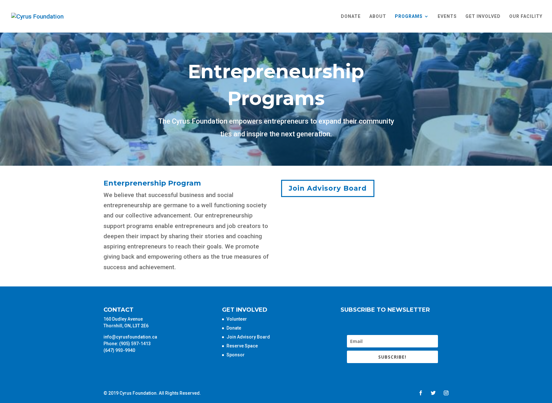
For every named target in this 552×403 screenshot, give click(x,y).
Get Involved (483, 16)
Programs (409, 16)
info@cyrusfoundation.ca (130, 336)
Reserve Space (242, 345)
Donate (351, 16)
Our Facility (525, 16)
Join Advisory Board (328, 188)
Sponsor (235, 354)
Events (447, 16)
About (377, 16)
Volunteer (236, 319)
